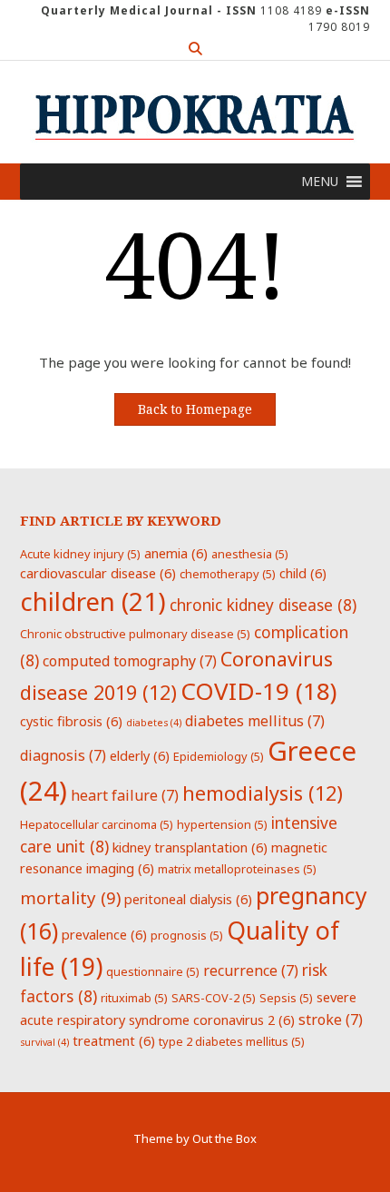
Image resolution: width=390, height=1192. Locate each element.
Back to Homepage (195, 409)
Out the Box (224, 1138)
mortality (70, 897)
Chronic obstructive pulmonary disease (135, 634)
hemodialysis (262, 793)
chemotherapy (228, 574)
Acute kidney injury (80, 554)
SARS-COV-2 (213, 998)
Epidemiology (218, 756)
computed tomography (130, 661)
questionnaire (153, 971)
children (93, 601)
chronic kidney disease (263, 605)
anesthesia (249, 554)
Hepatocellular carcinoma (96, 824)
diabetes (153, 722)
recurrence (250, 970)
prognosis (187, 935)
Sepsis (286, 998)
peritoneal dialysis (188, 899)
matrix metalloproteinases (237, 869)
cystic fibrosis (71, 721)
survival (44, 1042)
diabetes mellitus (255, 721)
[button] (319, 181)
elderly (140, 755)
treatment (114, 1040)
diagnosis (63, 755)
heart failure (125, 795)
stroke (330, 1019)
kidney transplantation (190, 847)
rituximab (134, 998)
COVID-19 (258, 691)
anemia (176, 553)
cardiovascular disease (98, 573)
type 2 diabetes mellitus (232, 1041)
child (303, 573)
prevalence (104, 934)
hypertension (222, 824)
